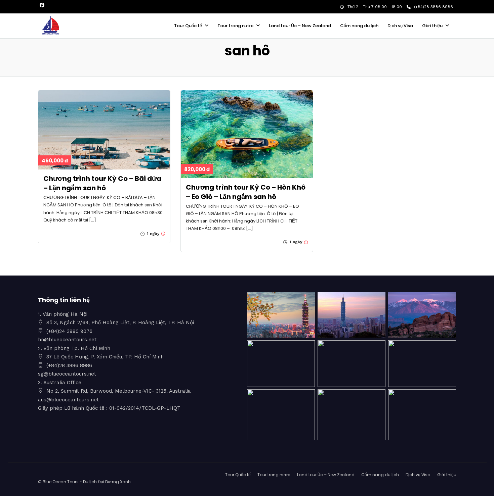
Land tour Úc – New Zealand (300, 25)
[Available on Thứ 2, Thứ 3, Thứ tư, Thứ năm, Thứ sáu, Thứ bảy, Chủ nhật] (162, 233)
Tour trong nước (235, 25)
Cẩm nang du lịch (359, 25)
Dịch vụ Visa (400, 25)
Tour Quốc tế (188, 25)
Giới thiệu (432, 25)
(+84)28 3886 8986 (433, 6)
